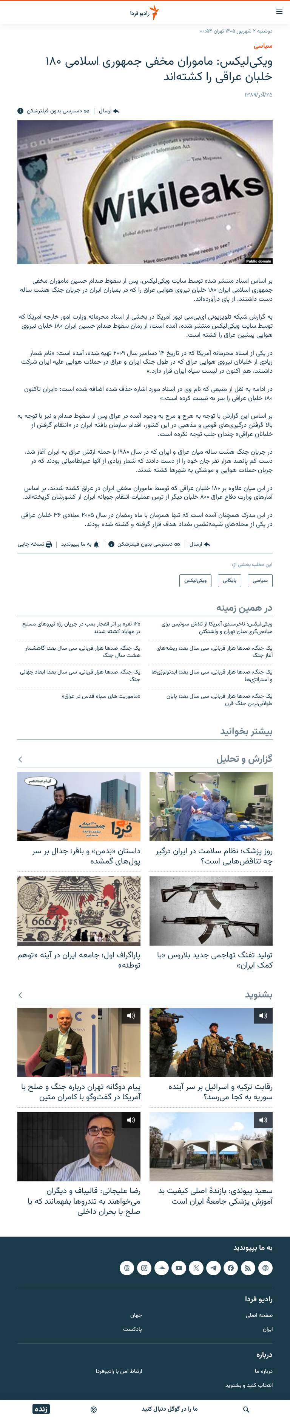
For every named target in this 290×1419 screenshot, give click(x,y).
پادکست (132, 1330)
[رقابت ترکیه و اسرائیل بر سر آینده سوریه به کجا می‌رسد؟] (211, 1042)
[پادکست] (93, 1409)
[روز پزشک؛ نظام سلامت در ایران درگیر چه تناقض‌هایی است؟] (211, 806)
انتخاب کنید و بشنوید (249, 1385)
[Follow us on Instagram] (144, 1267)
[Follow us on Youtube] (178, 1267)
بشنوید (259, 995)
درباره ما (264, 1371)
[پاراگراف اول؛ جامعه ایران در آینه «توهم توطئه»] (78, 911)
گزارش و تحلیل (244, 760)
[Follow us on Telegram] (213, 1267)
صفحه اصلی (259, 1316)
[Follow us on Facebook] (231, 1267)
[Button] (109, 111)
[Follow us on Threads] (127, 1267)
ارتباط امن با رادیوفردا (119, 1371)
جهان (136, 1316)
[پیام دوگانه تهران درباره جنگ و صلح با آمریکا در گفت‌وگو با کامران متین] (78, 1042)
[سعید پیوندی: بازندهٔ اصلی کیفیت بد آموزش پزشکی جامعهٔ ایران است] (211, 1146)
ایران (268, 1330)
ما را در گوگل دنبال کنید (170, 1409)
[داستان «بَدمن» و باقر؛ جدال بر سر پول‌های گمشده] (78, 806)
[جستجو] (246, 1409)
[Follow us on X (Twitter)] (196, 1267)
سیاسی (263, 46)
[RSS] (248, 1267)
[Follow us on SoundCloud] (161, 1267)
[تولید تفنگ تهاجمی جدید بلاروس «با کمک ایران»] (211, 911)
